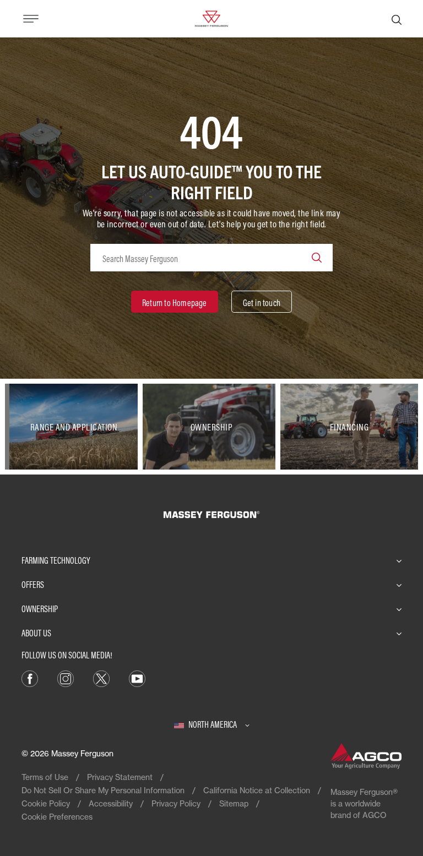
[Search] (397, 18)
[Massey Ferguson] (211, 17)
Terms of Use (44, 777)
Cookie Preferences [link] (57, 816)
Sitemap (233, 803)
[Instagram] (65, 677)
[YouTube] (137, 677)
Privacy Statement (120, 777)
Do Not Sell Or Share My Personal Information (103, 790)
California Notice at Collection (256, 790)
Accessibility (111, 803)
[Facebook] (29, 677)
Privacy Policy (175, 803)
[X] (101, 677)
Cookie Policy (45, 803)
